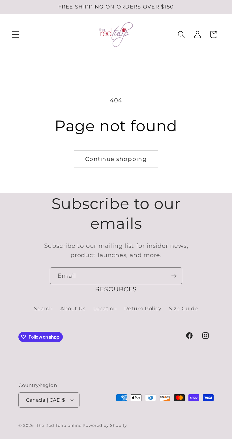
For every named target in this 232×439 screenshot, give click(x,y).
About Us (72, 308)
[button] (15, 34)
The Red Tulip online (58, 425)
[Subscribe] (174, 276)
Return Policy (142, 308)
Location (105, 308)
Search (43, 308)
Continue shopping (116, 159)
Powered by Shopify (105, 425)
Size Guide (183, 308)
